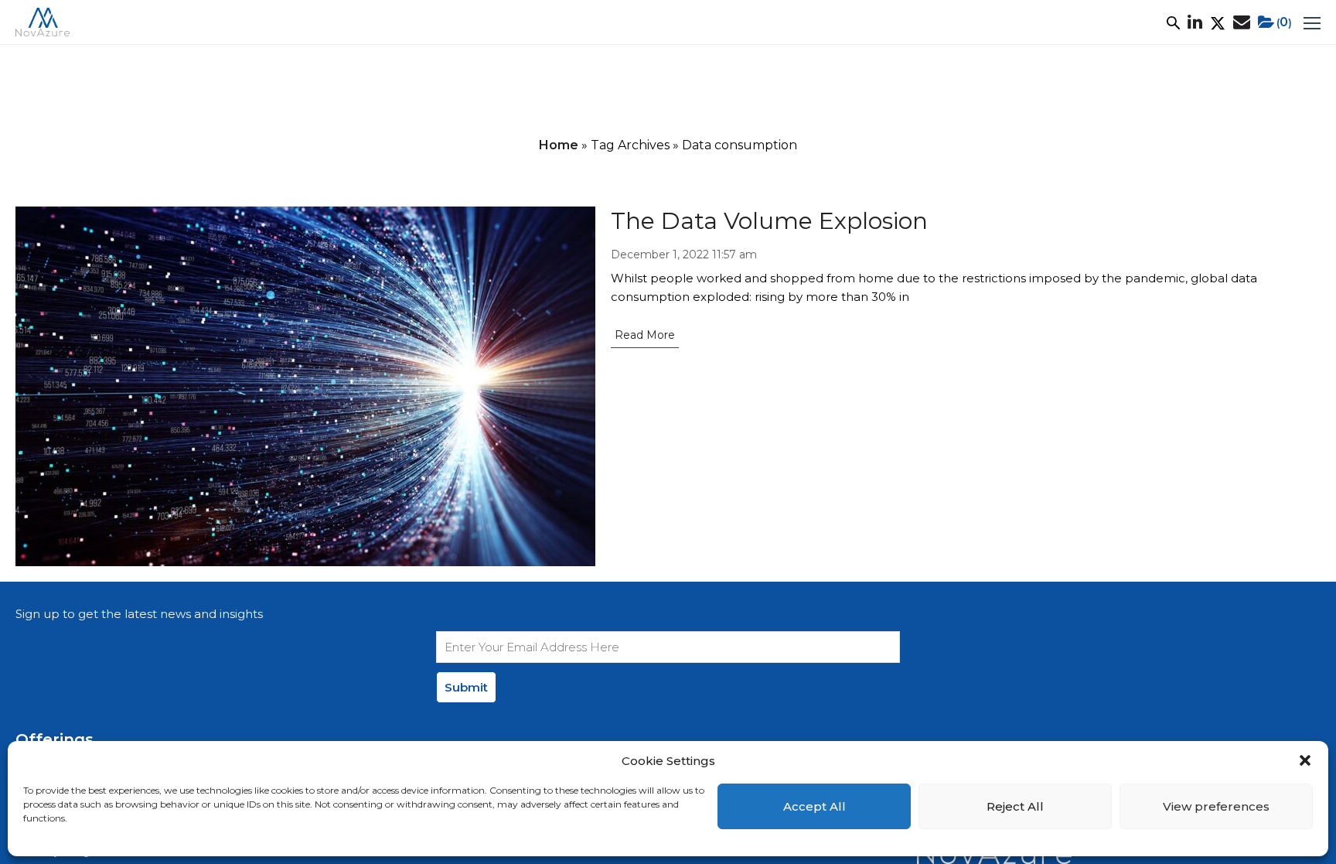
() (1284, 22)
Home (558, 145)
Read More (645, 335)
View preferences (1216, 806)
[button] (1305, 760)
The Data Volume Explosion (769, 221)
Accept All (814, 806)
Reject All (1015, 806)
